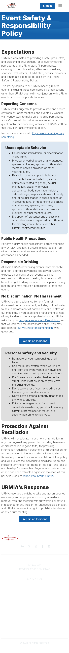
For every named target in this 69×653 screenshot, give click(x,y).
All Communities (34, 611)
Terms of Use (34, 631)
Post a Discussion (34, 614)
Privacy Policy (34, 628)
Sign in (47, 5)
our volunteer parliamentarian (35, 327)
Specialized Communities (34, 618)
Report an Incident (34, 341)
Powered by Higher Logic (34, 648)
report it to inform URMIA (38, 476)
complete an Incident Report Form (39, 320)
